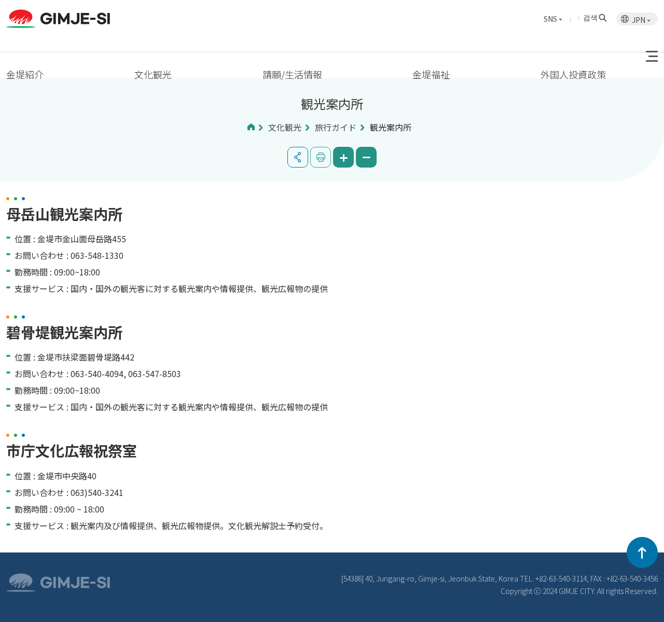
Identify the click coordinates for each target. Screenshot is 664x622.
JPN (639, 20)
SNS (551, 18)
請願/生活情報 (292, 74)
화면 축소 (366, 157)
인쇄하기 (320, 157)
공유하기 (297, 157)
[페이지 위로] (642, 552)
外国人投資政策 (573, 74)
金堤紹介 (25, 74)
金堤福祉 (431, 74)
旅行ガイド (335, 127)
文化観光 (153, 74)
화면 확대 (343, 157)
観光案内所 (390, 127)
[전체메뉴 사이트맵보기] (652, 56)
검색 (590, 17)
